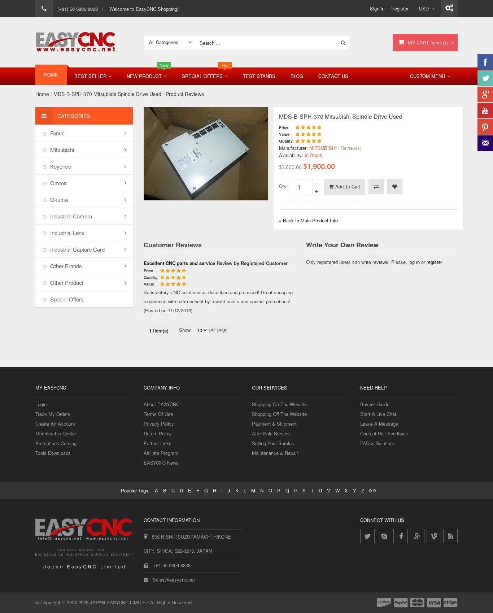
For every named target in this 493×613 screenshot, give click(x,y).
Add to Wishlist (394, 186)
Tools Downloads (53, 452)
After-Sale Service (271, 433)
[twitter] (367, 536)
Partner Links (157, 443)
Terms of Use (158, 413)
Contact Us (333, 76)
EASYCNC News (161, 462)
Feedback (398, 433)
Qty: (283, 186)
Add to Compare (376, 186)
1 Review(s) (349, 147)
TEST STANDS (259, 76)
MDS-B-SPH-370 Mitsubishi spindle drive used (107, 93)
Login (41, 404)
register (434, 261)
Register (400, 8)
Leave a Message (379, 423)
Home (42, 93)
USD (424, 8)
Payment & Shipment (274, 423)
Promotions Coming (56, 443)
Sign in (377, 8)
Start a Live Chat (378, 413)
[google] (417, 536)
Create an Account (55, 423)
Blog (297, 76)
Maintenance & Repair (275, 452)
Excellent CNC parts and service (179, 263)
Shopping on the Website (279, 404)
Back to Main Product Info (308, 220)
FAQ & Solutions (377, 443)
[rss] (450, 536)
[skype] (384, 536)
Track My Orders (52, 413)
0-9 (372, 490)
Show (185, 329)
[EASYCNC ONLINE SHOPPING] (75, 42)
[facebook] (400, 536)
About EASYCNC (161, 404)
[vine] (434, 536)
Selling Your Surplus (273, 443)
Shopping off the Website (279, 413)
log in (414, 261)
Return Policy (158, 433)
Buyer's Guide (374, 404)
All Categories (163, 42)
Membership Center (55, 433)
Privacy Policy (159, 423)
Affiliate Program (161, 452)
